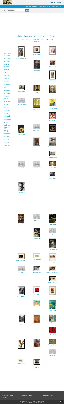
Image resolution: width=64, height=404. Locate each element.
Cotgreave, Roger (7, 115)
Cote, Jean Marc (7, 110)
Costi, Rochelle (7, 96)
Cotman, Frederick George (52, 272)
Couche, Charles (7, 140)
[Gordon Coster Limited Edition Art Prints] (52, 174)
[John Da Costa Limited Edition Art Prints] (36, 126)
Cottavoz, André (7, 127)
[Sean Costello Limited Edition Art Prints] (52, 163)
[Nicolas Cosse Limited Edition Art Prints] (36, 64)
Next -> (9, 53)
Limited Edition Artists (56, 6)
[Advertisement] (8, 34)
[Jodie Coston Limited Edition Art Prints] (52, 218)
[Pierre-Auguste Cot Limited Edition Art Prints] (52, 243)
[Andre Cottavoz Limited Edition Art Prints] (36, 302)
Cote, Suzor (6, 112)
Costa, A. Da (6, 69)
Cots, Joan (6, 122)
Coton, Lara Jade (7, 121)
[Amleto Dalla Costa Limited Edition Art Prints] (21, 100)
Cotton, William (7, 136)
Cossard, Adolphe (7, 60)
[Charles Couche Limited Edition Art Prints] (21, 360)
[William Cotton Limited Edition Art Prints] (36, 343)
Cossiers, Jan (6, 64)
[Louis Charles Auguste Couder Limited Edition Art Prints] (36, 361)
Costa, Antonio (7, 73)
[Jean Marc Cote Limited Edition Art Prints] (36, 255)
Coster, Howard (7, 95)
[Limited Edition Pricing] (7, 2)
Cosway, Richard (7, 101)
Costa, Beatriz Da (7, 75)
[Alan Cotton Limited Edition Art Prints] (52, 317)
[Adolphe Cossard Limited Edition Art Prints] (52, 50)
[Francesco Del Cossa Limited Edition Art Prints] (21, 51)
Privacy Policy (4, 397)
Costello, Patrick (7, 90)
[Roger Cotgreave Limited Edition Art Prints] (36, 268)
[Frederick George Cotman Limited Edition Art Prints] (52, 268)
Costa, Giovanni (7, 78)
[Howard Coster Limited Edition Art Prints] (21, 186)
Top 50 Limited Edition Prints (31, 6)
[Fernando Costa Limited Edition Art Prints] (52, 115)
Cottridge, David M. (7, 137)
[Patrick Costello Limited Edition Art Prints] (36, 163)
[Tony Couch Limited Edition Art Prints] (52, 351)
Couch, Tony (6, 139)
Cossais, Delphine (7, 58)
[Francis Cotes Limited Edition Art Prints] (21, 268)
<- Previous (34, 41)
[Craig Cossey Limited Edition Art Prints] (52, 62)
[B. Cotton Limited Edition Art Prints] (21, 343)
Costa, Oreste (6, 83)
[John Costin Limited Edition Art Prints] (36, 216)
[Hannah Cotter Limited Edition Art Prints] (36, 319)
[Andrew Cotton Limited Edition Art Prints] (52, 330)
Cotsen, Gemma (7, 124)
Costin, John (6, 98)
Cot (4, 102)
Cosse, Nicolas (7, 61)
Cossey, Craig (6, 63)
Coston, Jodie (6, 99)
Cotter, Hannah (7, 130)
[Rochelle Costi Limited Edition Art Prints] (21, 218)
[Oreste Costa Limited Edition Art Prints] (36, 141)
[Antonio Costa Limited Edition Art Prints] (36, 103)
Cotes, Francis (6, 113)
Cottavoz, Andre (7, 125)
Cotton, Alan (6, 131)
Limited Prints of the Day (44, 6)
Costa (5, 67)
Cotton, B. (6, 134)
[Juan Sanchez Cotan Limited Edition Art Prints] (21, 256)
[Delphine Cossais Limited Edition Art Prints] (36, 49)
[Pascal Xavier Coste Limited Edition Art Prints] (52, 153)
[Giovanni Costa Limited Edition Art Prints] (21, 128)
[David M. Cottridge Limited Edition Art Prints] (52, 341)
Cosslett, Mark (6, 66)
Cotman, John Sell (7, 119)
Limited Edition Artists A (47, 395)
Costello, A (6, 89)
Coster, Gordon (7, 93)
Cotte (5, 128)
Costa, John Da (7, 79)
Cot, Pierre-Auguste (52, 249)
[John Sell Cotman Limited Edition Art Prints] (52, 278)
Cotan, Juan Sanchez (21, 260)
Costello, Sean (6, 92)
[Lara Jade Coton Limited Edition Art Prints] (21, 290)
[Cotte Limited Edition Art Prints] (21, 318)
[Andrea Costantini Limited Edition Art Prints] (52, 141)
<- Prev (5, 53)
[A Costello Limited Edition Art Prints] (21, 163)
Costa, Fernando (7, 76)
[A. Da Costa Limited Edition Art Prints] (52, 88)
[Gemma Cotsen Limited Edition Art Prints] (52, 290)
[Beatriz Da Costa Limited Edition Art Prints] (52, 102)
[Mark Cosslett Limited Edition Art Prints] (21, 87)
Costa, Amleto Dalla (21, 104)
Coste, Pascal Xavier (52, 157)
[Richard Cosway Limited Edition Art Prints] (36, 232)
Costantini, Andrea (7, 84)
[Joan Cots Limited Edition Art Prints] (36, 289)
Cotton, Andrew (7, 133)
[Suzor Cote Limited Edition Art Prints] (52, 257)
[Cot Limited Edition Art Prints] (52, 230)
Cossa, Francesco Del (21, 58)
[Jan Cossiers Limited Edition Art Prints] (52, 74)
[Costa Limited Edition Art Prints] (36, 87)
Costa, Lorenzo (7, 81)
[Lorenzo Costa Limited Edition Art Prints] (52, 128)
